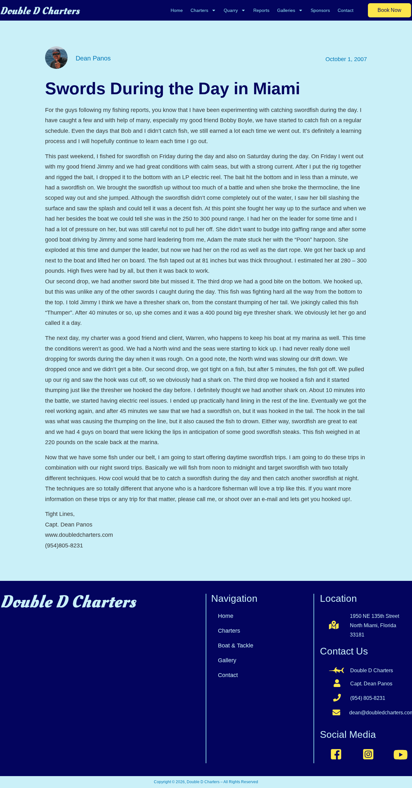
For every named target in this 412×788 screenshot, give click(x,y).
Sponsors (320, 10)
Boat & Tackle (235, 645)
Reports (261, 10)
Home (177, 10)
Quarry (231, 10)
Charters (199, 10)
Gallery (227, 660)
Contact (345, 10)
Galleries (286, 10)
